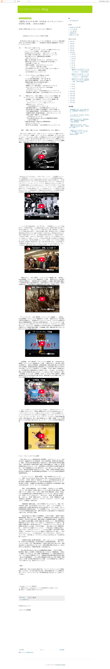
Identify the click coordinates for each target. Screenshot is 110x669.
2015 (71, 98)
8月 (73, 63)
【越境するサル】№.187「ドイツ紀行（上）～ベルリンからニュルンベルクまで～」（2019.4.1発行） (80, 75)
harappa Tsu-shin (74, 27)
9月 (73, 61)
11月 (73, 56)
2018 (71, 91)
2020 (71, 50)
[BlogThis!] (30, 597)
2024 (71, 41)
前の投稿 (62, 649)
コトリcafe (72, 29)
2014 (71, 100)
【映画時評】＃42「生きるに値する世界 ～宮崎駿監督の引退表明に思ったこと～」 (79, 111)
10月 (73, 58)
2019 (71, 52)
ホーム (41, 649)
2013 (71, 102)
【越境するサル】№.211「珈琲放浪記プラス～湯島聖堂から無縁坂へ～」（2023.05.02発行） (79, 121)
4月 (73, 67)
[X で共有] (32, 597)
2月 (73, 86)
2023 (71, 43)
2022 (71, 46)
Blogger (63, 664)
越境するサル (26, 599)
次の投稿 (21, 649)
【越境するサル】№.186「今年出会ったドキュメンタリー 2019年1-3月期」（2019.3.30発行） (80, 80)
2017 (71, 93)
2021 (71, 48)
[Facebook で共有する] (33, 597)
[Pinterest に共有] (35, 597)
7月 (73, 65)
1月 (73, 88)
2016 (71, 95)
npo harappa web (74, 20)
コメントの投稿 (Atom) (27, 652)
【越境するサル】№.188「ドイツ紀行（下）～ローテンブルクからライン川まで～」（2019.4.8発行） (80, 71)
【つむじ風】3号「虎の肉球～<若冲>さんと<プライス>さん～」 (80, 115)
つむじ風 (72, 31)
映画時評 (72, 33)
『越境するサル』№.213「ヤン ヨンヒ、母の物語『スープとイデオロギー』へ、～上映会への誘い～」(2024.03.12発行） (79, 132)
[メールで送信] (29, 597)
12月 (73, 54)
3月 (73, 84)
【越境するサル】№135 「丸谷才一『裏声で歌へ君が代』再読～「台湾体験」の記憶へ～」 (79, 126)
